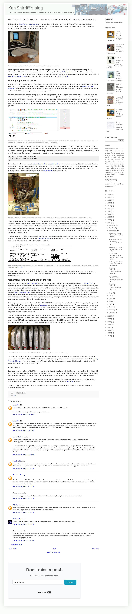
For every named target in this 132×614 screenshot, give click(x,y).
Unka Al (15, 405)
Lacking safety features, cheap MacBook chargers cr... (116, 278)
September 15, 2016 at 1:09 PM (23, 468)
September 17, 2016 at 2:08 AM (23, 512)
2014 (109, 319)
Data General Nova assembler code (46, 164)
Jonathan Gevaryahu (20, 475)
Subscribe (109, 19)
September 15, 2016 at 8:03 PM (23, 486)
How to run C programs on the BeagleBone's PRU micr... (116, 256)
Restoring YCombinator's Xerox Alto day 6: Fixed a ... (115, 270)
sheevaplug (108, 182)
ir (119, 168)
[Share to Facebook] (23, 393)
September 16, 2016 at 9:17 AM (23, 498)
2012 (109, 324)
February (112, 310)
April (111, 304)
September (113, 231)
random (121, 174)
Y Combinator (66, 72)
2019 (109, 214)
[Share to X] (21, 393)
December (112, 225)
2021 (109, 208)
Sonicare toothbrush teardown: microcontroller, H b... (115, 242)
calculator (121, 157)
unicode (111, 186)
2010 (109, 330)
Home (54, 549)
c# (111, 157)
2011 (109, 327)
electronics (110, 161)
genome (116, 164)
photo (122, 172)
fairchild (122, 162)
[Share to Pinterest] (25, 393)
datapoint (117, 159)
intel (112, 168)
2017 (109, 220)
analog (107, 153)
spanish (107, 184)
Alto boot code (47, 170)
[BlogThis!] (19, 393)
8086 (122, 149)
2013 (109, 322)
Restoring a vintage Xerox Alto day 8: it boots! (116, 235)
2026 (109, 194)
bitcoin (107, 157)
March (111, 307)
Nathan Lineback (19, 267)
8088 (111, 151)
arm (113, 155)
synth (113, 184)
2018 (109, 217)
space (122, 182)
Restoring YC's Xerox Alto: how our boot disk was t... (116, 263)
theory (107, 186)
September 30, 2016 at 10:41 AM (24, 540)
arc (122, 153)
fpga (106, 164)
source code (48, 97)
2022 (109, 206)
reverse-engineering (111, 178)
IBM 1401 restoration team (17, 76)
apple (118, 153)
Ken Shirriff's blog (25, 7)
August (111, 293)
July (110, 295)
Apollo (113, 153)
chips (107, 159)
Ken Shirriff (17, 461)
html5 (113, 166)
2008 (109, 336)
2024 (109, 200)
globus (122, 164)
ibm (116, 166)
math (114, 170)
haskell (107, 166)
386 (106, 149)
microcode (120, 170)
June (111, 298)
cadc (115, 157)
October (112, 228)
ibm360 (107, 168)
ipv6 (116, 168)
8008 (113, 149)
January (112, 312)
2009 (109, 333)
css (112, 159)
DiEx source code (44, 238)
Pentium (116, 172)
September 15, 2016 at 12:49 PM (24, 454)
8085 (117, 149)
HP (110, 166)
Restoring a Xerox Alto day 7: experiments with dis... (116, 249)
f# (118, 162)
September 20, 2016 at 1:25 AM (23, 524)
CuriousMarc (17, 519)
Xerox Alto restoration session (29, 24)
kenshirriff (70, 381)
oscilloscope (109, 172)
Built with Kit (44, 592)
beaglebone (120, 155)
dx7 (123, 159)
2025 (109, 197)
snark (116, 182)
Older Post (95, 549)
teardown (120, 184)
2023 (109, 203)
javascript (108, 170)
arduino (107, 155)
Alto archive (88, 283)
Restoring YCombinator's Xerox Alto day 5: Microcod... (115, 286)
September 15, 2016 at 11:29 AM (23, 414)
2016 (109, 222)
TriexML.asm (43, 305)
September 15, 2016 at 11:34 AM (23, 430)
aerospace (116, 151)
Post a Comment (16, 544)
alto (15, 395)
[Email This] (17, 393)
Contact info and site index (114, 22)
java (122, 168)
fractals (111, 164)
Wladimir (16, 505)
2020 (109, 211)
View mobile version (53, 552)
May (110, 301)
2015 (109, 316)
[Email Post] (11, 393)
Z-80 (115, 186)
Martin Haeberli (18, 437)
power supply (110, 174)
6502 (110, 149)
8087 (106, 151)
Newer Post (12, 549)
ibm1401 (121, 166)
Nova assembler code (22, 292)
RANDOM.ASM (32, 283)
